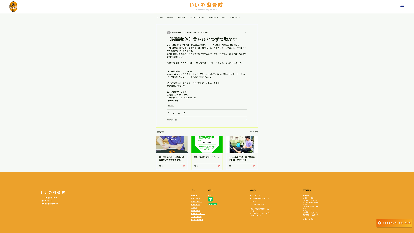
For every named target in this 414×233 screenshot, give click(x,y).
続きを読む (234, 17)
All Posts (159, 17)
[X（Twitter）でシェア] (173, 113)
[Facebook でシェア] (168, 113)
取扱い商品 (181, 17)
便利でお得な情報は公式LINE (207, 157)
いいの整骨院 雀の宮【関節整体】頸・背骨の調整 (242, 158)
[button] (402, 5)
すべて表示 (254, 132)
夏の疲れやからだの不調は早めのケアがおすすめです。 (171, 158)
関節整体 (170, 17)
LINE (209, 196)
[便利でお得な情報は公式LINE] (207, 144)
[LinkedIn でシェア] (179, 113)
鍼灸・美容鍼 (213, 17)
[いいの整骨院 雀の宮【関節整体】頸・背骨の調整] (242, 144)
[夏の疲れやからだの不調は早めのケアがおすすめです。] (172, 144)
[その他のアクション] (245, 32)
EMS (224, 17)
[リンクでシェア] (184, 113)
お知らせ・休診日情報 (197, 17)
